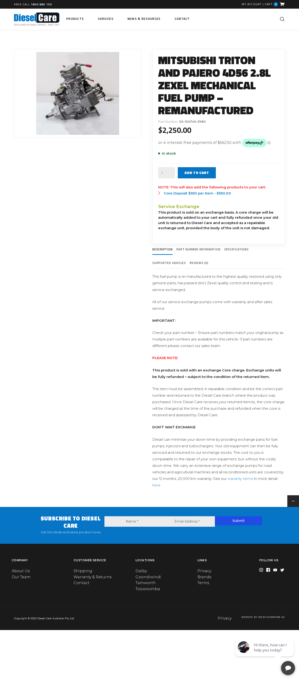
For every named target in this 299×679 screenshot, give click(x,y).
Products (75, 18)
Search (282, 19)
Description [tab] (162, 249)
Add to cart (197, 172)
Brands (204, 577)
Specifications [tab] (236, 249)
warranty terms (240, 478)
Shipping (83, 571)
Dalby (141, 571)
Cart (271, 4)
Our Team (21, 577)
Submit (238, 521)
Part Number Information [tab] (198, 249)
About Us (21, 571)
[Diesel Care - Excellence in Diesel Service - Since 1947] (36, 19)
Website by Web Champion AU (263, 617)
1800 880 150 (41, 4)
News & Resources (144, 18)
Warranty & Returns (92, 577)
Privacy (204, 571)
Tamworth (145, 583)
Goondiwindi (148, 577)
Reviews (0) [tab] (199, 262)
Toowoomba (147, 589)
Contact (182, 18)
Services (105, 18)
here (156, 485)
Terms (203, 583)
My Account (252, 4)
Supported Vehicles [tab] (169, 262)
